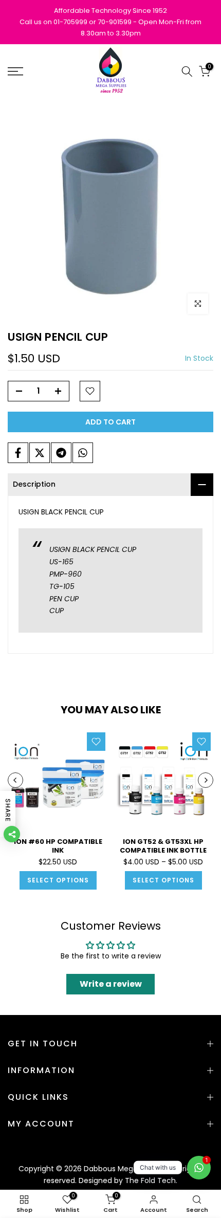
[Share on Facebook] (18, 452)
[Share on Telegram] (61, 452)
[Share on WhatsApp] (82, 452)
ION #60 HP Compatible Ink (58, 846)
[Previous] (15, 780)
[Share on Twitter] (39, 452)
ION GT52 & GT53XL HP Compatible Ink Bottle (163, 846)
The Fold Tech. (151, 1180)
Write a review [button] (111, 984)
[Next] (205, 780)
